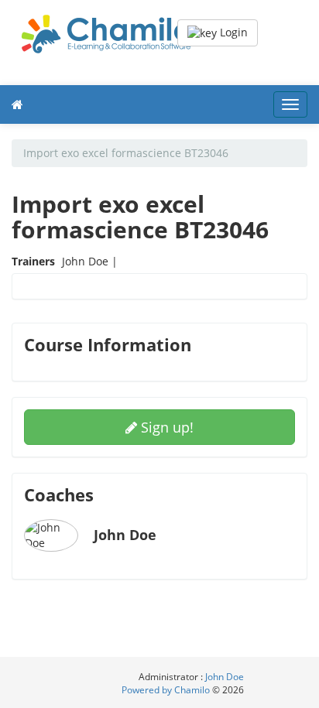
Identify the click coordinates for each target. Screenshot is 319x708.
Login (232, 32)
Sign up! (165, 427)
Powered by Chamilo (167, 689)
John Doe (224, 676)
